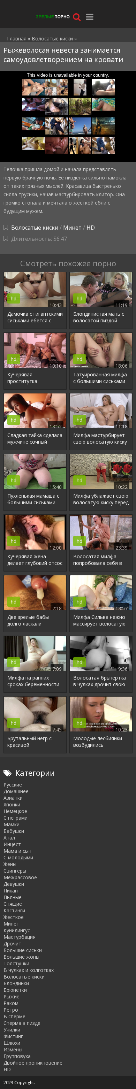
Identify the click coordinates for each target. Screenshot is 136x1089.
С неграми (15, 817)
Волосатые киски (34, 227)
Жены (9, 864)
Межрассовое (20, 877)
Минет (72, 227)
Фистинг (13, 1036)
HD (90, 227)
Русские (12, 784)
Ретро (10, 1009)
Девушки (13, 884)
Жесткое (13, 917)
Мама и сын (17, 851)
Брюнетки (15, 990)
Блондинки (16, 983)
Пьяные (12, 897)
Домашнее (16, 791)
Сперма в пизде (21, 1023)
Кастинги (14, 910)
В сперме (14, 1016)
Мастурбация (19, 937)
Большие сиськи (22, 950)
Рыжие (11, 996)
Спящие (12, 903)
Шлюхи (11, 1043)
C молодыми (18, 857)
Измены (12, 1049)
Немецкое (15, 811)
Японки (11, 804)
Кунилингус (16, 930)
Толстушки (16, 963)
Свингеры (14, 870)
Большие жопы (21, 956)
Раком (10, 1003)
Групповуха (17, 1056)
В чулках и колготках (28, 970)
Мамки (11, 824)
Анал (9, 837)
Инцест (12, 844)
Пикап (10, 890)
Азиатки (13, 798)
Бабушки (13, 831)
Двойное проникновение (32, 1062)
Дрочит (12, 943)
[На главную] (52, 16)
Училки (11, 1029)
